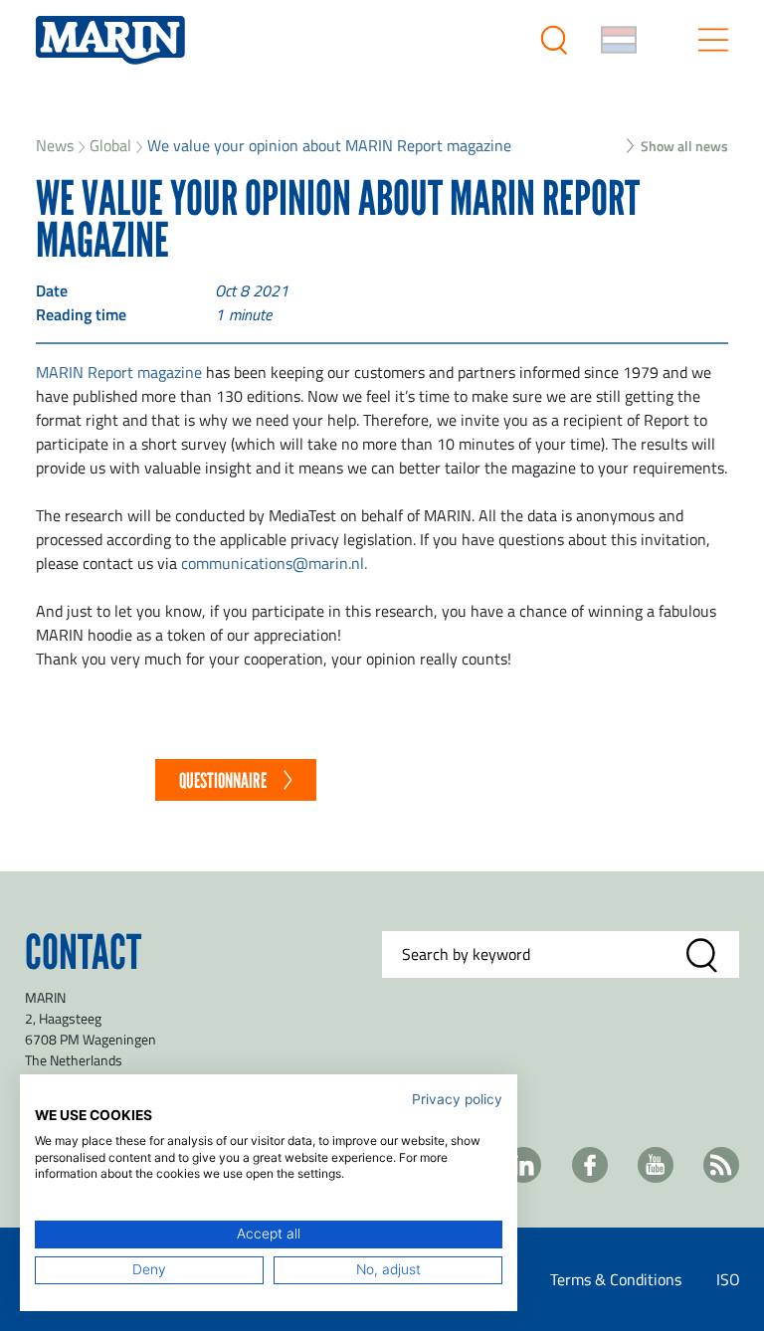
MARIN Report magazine (119, 372)
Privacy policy (457, 1099)
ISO (728, 1279)
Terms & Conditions (615, 1279)
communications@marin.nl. (274, 563)
